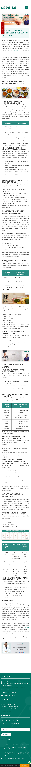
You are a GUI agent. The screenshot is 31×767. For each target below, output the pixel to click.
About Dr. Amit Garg (6, 711)
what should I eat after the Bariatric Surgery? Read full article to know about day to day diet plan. (16, 754)
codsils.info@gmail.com (9, 695)
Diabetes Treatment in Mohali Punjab (14, 758)
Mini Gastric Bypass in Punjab (8, 704)
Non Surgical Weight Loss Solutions (10, 708)
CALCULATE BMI (2, 28)
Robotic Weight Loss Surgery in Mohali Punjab (16, 744)
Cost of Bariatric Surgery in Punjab (9, 706)
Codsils (16, 50)
